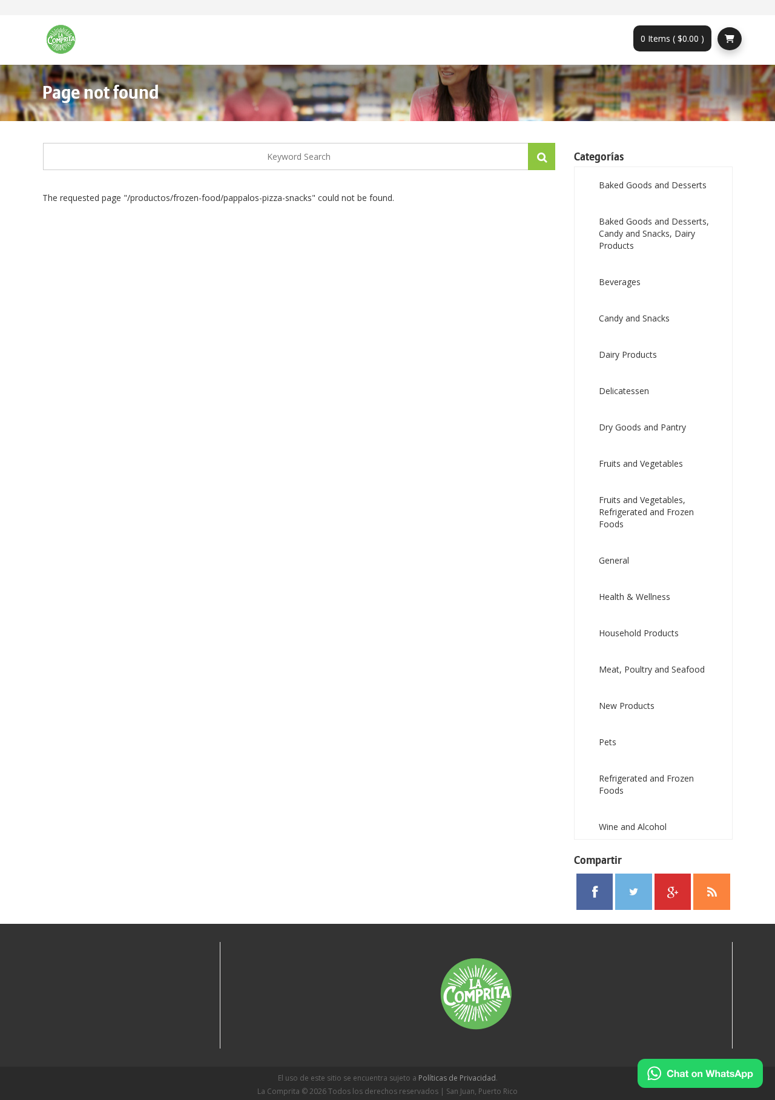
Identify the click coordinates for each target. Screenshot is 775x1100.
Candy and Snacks (634, 318)
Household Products (639, 633)
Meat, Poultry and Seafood (652, 669)
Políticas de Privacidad (457, 1078)
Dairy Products (628, 354)
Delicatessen (624, 391)
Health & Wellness (634, 596)
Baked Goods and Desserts (653, 185)
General (614, 560)
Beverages (620, 282)
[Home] (65, 40)
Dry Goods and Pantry (642, 427)
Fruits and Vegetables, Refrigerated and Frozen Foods (646, 512)
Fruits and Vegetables (641, 463)
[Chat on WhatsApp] (700, 1073)
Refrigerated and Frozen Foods (646, 784)
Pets (607, 742)
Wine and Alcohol (633, 826)
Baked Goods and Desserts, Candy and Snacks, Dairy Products (654, 233)
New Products (627, 705)
